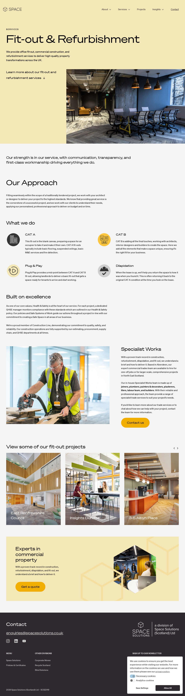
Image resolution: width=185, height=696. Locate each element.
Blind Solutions (41, 670)
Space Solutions (13, 660)
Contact (175, 9)
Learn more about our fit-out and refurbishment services (31, 75)
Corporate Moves (43, 660)
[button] (174, 448)
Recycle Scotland (42, 665)
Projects (141, 9)
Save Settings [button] (142, 688)
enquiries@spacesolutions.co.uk (34, 633)
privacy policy (162, 671)
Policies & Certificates (16, 665)
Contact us (135, 422)
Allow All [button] (168, 688)
